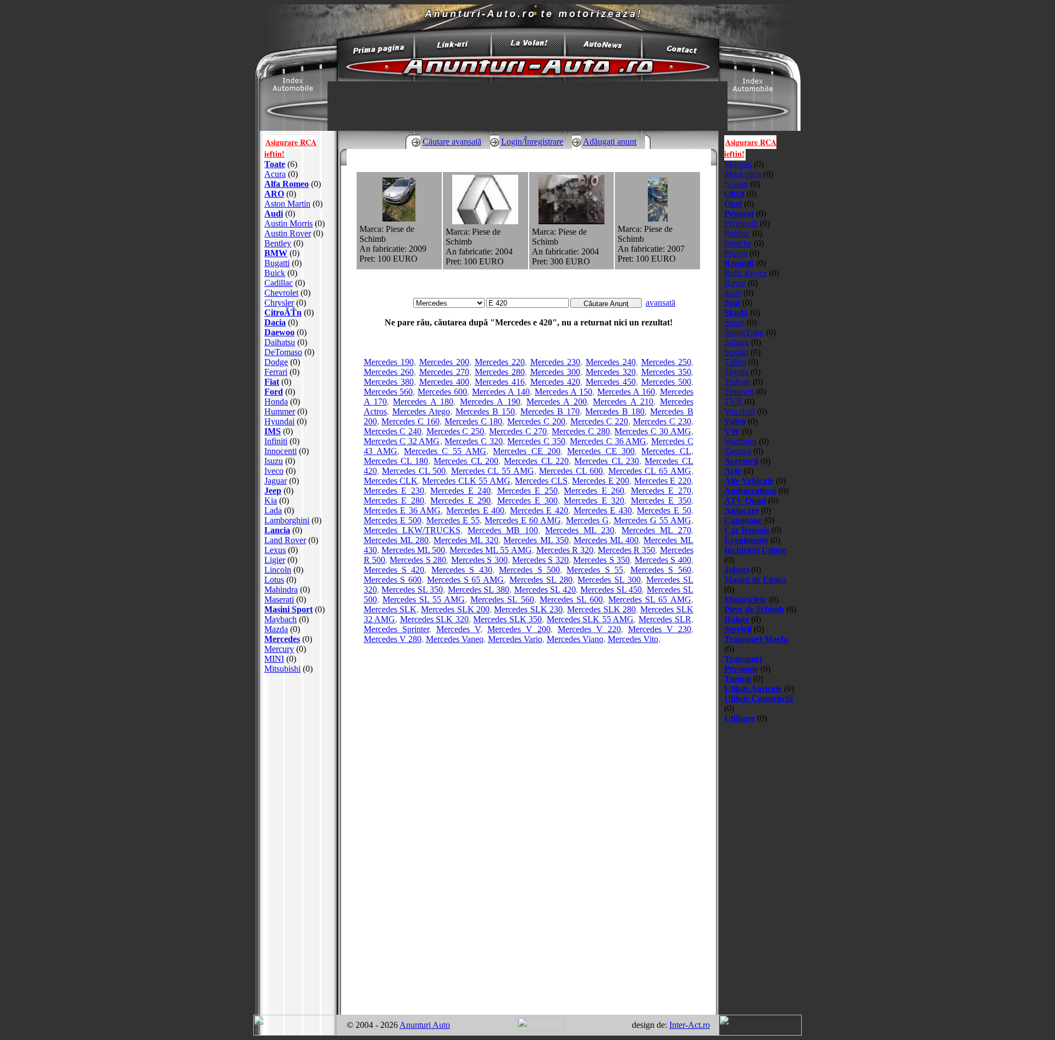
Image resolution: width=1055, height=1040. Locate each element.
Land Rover (285, 540)
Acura (275, 174)
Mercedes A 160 (626, 391)
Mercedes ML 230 (579, 530)
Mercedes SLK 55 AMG (590, 619)
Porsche (738, 243)
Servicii (738, 629)
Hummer (279, 411)
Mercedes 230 (555, 362)
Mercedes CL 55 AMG (492, 470)
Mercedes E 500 (392, 520)
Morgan (738, 164)
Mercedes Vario (515, 639)
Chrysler (279, 302)
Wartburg (740, 441)
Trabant (737, 381)
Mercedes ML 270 (656, 530)
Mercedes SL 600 (571, 599)
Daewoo (279, 332)
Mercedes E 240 (460, 490)
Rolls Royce (745, 273)
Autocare (741, 510)
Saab (732, 292)
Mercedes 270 (444, 372)
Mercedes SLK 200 (455, 609)
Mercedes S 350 (601, 560)
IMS (272, 431)
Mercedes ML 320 (466, 540)
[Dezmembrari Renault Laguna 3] (398, 218)
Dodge (276, 362)
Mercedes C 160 (410, 421)
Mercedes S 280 (418, 560)
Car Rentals (746, 530)
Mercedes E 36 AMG (402, 510)
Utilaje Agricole (753, 688)
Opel (733, 203)
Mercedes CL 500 (414, 470)
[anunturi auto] (373, 52)
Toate (274, 164)
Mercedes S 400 (663, 560)
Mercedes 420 (555, 381)
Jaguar (275, 480)
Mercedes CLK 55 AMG (466, 480)
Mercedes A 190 (490, 401)
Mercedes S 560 (660, 569)
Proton (735, 253)
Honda (276, 401)
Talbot (735, 362)
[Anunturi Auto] (527, 78)
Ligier (274, 560)
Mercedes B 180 (615, 411)
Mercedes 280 (500, 372)
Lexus (275, 550)
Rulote (736, 619)
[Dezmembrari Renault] (485, 221)
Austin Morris (288, 223)
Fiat (271, 381)
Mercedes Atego (421, 411)
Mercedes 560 (388, 391)
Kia (270, 500)
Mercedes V (458, 629)
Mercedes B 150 (485, 411)
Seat (732, 302)
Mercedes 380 (389, 381)
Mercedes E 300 (527, 500)
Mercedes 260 (389, 372)
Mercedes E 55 (453, 520)
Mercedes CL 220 (536, 461)
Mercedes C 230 (662, 421)
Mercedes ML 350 (535, 540)
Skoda (736, 312)
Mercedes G (587, 520)
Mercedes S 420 (394, 569)
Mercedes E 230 (394, 490)
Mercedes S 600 (393, 579)
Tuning (737, 678)
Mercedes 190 (389, 362)
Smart (734, 322)
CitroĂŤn (283, 312)
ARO (274, 193)
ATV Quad (745, 500)
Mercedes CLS (541, 480)
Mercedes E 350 (661, 500)
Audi (273, 213)
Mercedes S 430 (461, 569)
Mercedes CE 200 (526, 451)
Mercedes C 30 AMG (652, 431)
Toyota (736, 372)
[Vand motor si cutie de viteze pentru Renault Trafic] (571, 221)
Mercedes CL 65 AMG (649, 470)
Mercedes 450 (611, 381)
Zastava (737, 451)
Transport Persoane (743, 663)
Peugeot (739, 213)
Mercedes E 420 (539, 510)
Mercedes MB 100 (503, 530)
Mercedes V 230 (659, 629)
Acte (732, 470)
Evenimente (746, 540)
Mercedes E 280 (394, 500)
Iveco (274, 470)
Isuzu (273, 461)
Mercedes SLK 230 (528, 609)
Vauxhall (739, 411)
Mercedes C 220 (599, 421)
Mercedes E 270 (661, 490)
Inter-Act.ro (689, 1025)
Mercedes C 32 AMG (402, 441)
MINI (274, 658)
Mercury (279, 649)
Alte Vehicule (749, 480)
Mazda (276, 629)
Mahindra (281, 589)
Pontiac (737, 233)
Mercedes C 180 (474, 421)
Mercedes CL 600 (571, 470)
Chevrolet (281, 292)
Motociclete (745, 599)
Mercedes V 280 (392, 639)
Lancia (277, 530)
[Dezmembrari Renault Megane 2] (658, 218)
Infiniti (275, 441)
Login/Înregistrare (532, 141)
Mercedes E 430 (603, 510)
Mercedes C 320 (473, 441)
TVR (733, 401)
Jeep (272, 490)
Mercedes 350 (666, 372)
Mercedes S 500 (529, 569)
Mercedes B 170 (550, 411)
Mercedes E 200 (600, 480)
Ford (273, 391)
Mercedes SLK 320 (434, 619)
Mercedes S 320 (540, 560)
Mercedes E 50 (664, 510)
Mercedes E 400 (475, 510)
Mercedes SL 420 (545, 589)
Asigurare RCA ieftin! (290, 147)
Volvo (735, 421)
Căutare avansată (452, 141)
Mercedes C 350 (536, 441)
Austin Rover (287, 233)
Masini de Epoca (755, 579)
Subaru (736, 342)
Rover (735, 282)
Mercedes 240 (611, 362)
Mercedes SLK (390, 609)
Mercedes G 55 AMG (652, 520)
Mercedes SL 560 (502, 599)
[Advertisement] (298, 844)
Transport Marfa (756, 639)
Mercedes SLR (664, 619)
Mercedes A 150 (563, 391)
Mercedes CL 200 (466, 461)
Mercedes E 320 (594, 500)
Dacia (275, 322)
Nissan (736, 184)
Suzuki (736, 352)
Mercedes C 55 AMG (445, 451)
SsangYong (744, 332)
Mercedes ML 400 (606, 540)
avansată (660, 302)
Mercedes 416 (500, 381)
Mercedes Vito (633, 639)
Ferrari (275, 372)
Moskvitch (742, 174)
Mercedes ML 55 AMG (490, 550)
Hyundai (279, 421)
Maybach (280, 619)
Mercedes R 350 (626, 550)
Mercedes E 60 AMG (523, 520)
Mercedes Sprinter (396, 629)
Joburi (736, 569)
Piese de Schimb (754, 609)
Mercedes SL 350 (412, 589)
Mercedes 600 (442, 391)
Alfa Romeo (286, 184)
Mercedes (282, 639)
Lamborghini (286, 520)
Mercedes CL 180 (396, 461)
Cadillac (278, 282)
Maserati (279, 599)
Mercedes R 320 (564, 550)
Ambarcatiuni (750, 490)
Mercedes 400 (444, 381)
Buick (274, 273)
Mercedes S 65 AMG (465, 579)
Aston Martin (287, 203)
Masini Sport (288, 609)
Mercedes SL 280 (541, 579)
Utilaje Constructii (758, 698)
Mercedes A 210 (623, 401)
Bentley (277, 243)
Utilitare (739, 718)
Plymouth (741, 223)
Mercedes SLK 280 (601, 609)
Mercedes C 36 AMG (608, 441)
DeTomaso (283, 352)
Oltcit (734, 193)
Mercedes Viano (575, 639)
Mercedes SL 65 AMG (649, 599)
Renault (739, 263)
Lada (273, 510)
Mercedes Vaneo (455, 639)
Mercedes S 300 (479, 560)
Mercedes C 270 (518, 431)
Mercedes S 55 (595, 569)
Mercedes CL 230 (606, 461)
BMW (275, 253)
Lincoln (277, 569)
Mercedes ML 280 (396, 540)
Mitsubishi (282, 668)
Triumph (739, 391)
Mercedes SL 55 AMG (423, 599)
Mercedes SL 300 (609, 579)
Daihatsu (279, 342)
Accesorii (741, 461)
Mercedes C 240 (392, 431)
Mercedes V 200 (519, 629)
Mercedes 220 (500, 362)
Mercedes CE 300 (601, 451)
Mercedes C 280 (580, 431)
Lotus (274, 579)
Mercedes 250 (666, 362)
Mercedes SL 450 (611, 589)
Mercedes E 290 (460, 500)
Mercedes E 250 (527, 490)
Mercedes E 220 (662, 480)
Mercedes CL (666, 451)
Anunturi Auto (424, 1025)
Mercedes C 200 (536, 421)
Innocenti (280, 451)
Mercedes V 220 (589, 629)
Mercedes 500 (666, 381)
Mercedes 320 (611, 372)
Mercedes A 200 (556, 401)
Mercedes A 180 (423, 401)
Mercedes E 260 (594, 490)
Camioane (743, 520)
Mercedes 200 (444, 362)
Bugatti (277, 263)
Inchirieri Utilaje (755, 550)
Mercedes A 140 (501, 391)
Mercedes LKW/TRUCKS (412, 530)
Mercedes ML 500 (413, 550)
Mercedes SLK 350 (507, 619)
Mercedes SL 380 (478, 589)
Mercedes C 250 (455, 431)
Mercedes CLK (391, 480)
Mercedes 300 (555, 372)
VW (732, 431)
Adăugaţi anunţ (609, 141)
